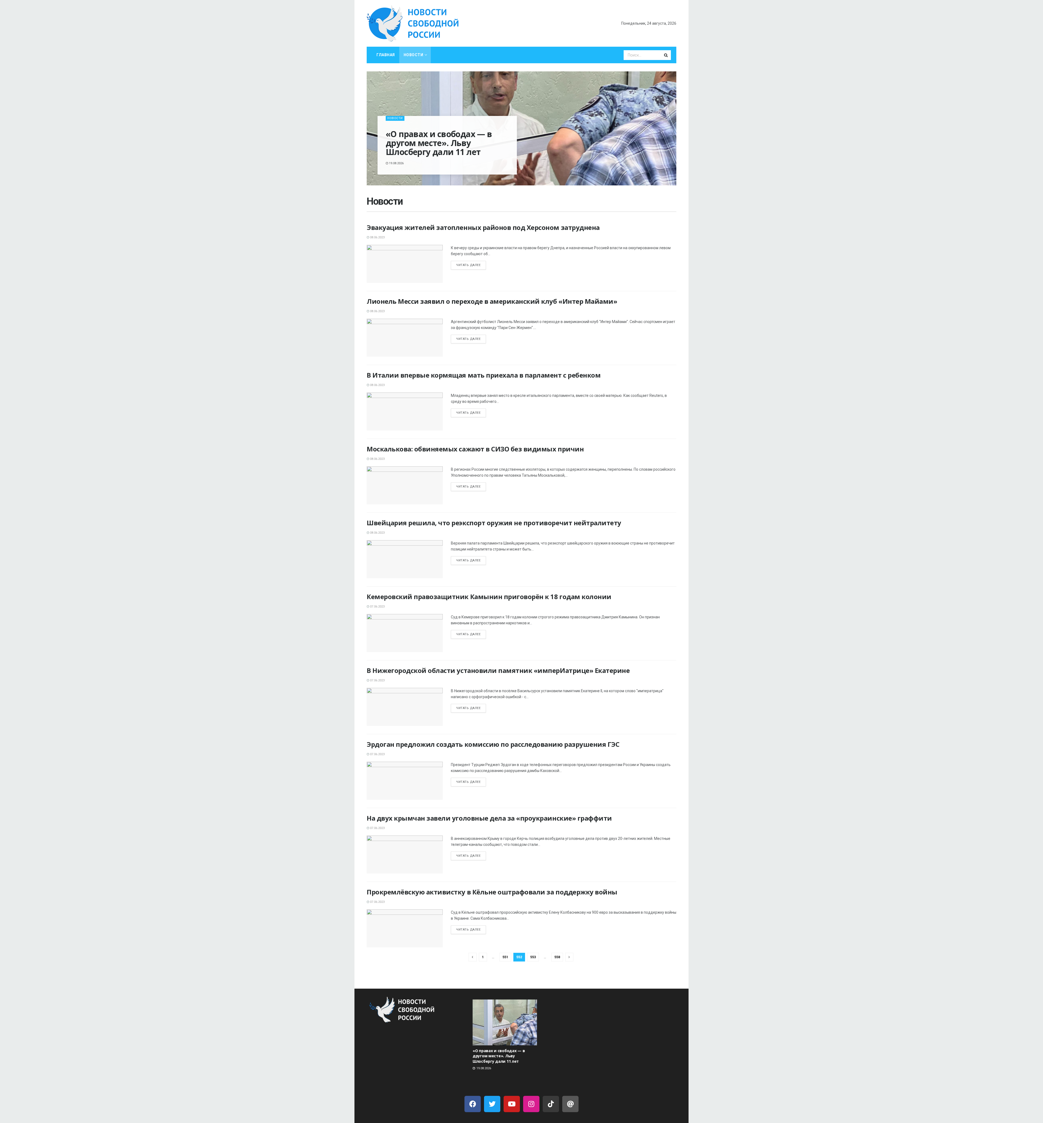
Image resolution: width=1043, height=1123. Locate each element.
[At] (570, 1104)
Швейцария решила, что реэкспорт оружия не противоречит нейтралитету (494, 522)
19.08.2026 (396, 163)
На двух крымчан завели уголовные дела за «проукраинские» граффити (489, 818)
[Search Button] (666, 55)
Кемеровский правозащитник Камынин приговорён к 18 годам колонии (489, 596)
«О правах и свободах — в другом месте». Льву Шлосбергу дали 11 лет (439, 142)
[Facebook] (472, 1104)
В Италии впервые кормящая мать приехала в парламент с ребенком (484, 375)
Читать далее (468, 265)
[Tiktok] (551, 1104)
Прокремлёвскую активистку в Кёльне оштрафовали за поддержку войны (492, 891)
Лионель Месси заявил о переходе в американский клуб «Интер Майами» (492, 301)
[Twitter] (492, 1104)
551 (505, 957)
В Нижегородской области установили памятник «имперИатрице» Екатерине (499, 670)
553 (533, 957)
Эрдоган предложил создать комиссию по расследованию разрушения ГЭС (493, 744)
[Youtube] (512, 1104)
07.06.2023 (377, 606)
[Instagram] (531, 1104)
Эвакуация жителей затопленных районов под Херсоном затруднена (483, 227)
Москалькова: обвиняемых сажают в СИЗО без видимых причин (475, 448)
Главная (385, 55)
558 (557, 957)
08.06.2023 (377, 237)
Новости (413, 55)
